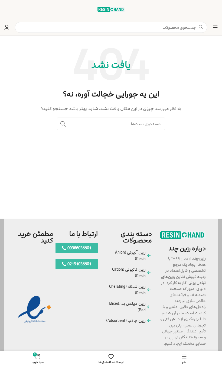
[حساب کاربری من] (6, 27)
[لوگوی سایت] (111, 9)
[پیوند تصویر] (183, 235)
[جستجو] (63, 124)
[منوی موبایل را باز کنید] (215, 27)
